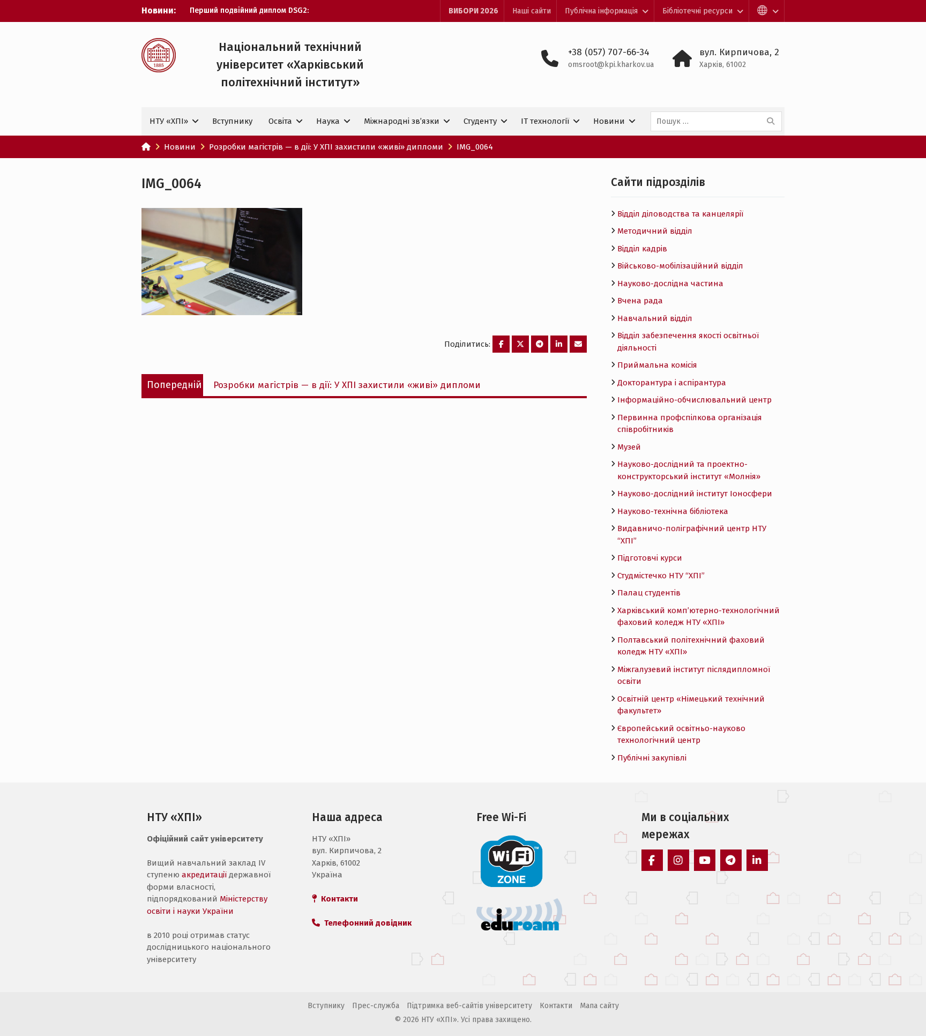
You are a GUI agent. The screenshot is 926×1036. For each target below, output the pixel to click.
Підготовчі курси (649, 558)
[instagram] (678, 860)
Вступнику (232, 121)
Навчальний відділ (654, 318)
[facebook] (652, 860)
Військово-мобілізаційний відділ (680, 266)
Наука (328, 121)
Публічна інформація (601, 11)
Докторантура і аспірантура (671, 382)
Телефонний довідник (366, 923)
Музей (629, 447)
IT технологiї (545, 121)
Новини (609, 121)
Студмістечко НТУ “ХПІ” (661, 575)
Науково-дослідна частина (670, 283)
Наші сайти (531, 11)
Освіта (280, 121)
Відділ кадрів (642, 249)
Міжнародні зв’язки (401, 121)
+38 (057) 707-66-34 (608, 52)
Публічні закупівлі (651, 758)
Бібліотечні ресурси (697, 11)
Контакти (556, 1005)
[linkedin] (757, 860)
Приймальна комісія (657, 365)
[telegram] (731, 860)
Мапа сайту (599, 1005)
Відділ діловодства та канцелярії (680, 214)
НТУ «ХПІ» (169, 121)
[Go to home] (146, 147)
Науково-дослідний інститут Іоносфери (694, 493)
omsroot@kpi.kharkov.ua (611, 64)
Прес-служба (375, 1005)
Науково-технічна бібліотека (672, 511)
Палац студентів (649, 593)
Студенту (480, 121)
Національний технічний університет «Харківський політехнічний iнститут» (290, 65)
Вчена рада (640, 300)
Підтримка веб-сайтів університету (469, 1005)
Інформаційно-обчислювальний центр (694, 400)
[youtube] (704, 860)
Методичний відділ (654, 231)
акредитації (204, 875)
